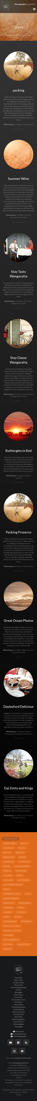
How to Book (18, 1005)
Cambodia (9, 862)
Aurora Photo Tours (18, 1000)
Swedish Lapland (12, 931)
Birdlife (20, 852)
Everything (18, 1027)
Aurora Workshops (19, 1034)
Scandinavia (10, 921)
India (19, 875)
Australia (9, 848)
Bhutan (7, 852)
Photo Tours (18, 997)
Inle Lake (8, 880)
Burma (22, 857)
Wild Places (24, 944)
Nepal (21, 907)
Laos (28, 894)
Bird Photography (18, 1019)
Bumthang (9, 857)
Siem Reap (26, 921)
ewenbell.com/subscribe (22, 1058)
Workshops (18, 1002)
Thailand (8, 935)
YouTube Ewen (18, 1014)
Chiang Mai (24, 862)
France (7, 871)
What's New (18, 980)
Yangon (8, 949)
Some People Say (18, 1012)
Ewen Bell (18, 978)
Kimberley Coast (12, 894)
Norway (8, 912)
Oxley (6, 917)
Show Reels (18, 1017)
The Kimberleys (11, 940)
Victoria (8, 944)
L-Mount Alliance (18, 1024)
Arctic (24, 843)
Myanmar (8, 907)
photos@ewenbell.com (21, 1063)
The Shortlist (18, 985)
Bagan (22, 848)
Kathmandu (23, 880)
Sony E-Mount (18, 1022)
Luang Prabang (11, 898)
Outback (21, 912)
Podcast (18, 990)
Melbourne (24, 903)
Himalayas (21, 871)
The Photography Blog (18, 987)
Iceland (8, 875)
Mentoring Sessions (18, 1007)
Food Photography (19, 1036)
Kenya (7, 889)
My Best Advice (18, 982)
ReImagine (18, 992)
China (7, 866)
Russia (18, 917)
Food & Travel (22, 866)
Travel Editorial (18, 1009)
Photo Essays (10, 839)
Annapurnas (10, 843)
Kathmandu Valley (13, 885)
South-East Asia (12, 926)
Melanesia (9, 903)
